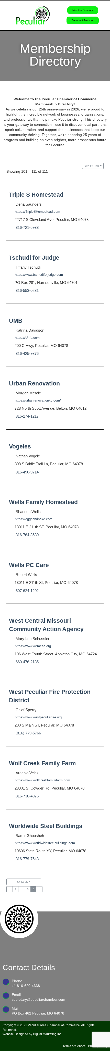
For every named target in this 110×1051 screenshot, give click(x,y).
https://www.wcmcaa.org (33, 646)
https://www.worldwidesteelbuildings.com (45, 843)
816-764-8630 (27, 535)
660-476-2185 (27, 662)
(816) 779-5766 (28, 733)
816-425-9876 (27, 353)
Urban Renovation (34, 383)
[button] (5, 15)
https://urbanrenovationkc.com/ (38, 400)
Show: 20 (22, 881)
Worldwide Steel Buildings (45, 826)
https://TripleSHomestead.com (37, 212)
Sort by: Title (91, 165)
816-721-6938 (27, 227)
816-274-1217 (27, 416)
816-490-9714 (27, 472)
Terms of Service (74, 1046)
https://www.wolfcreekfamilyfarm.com (42, 780)
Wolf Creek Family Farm (42, 763)
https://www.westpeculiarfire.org (38, 717)
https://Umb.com (27, 338)
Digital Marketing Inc (47, 1034)
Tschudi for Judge (34, 257)
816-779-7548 (27, 859)
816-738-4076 (27, 796)
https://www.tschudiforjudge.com (39, 275)
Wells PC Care (29, 565)
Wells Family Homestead (43, 502)
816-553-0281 (27, 290)
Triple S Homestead (36, 194)
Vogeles (20, 446)
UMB (16, 320)
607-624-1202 (27, 590)
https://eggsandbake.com (33, 519)
